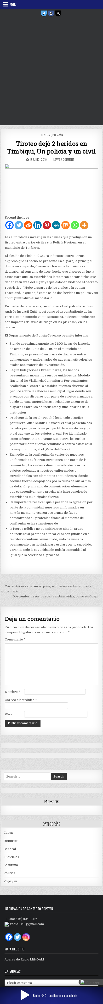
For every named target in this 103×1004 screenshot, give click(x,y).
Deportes (11, 841)
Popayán (57, 135)
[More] (84, 225)
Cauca (8, 832)
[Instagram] (26, 937)
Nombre (12, 692)
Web (8, 714)
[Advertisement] (51, 71)
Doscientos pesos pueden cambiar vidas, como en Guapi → (57, 596)
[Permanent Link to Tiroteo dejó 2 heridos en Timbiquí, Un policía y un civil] (51, 188)
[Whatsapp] (75, 225)
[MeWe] (56, 225)
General (46, 135)
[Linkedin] (37, 225)
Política (9, 873)
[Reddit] (28, 225)
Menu (13, 4)
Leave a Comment (63, 159)
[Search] (58, 13)
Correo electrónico (21, 700)
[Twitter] (44, 13)
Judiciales (11, 857)
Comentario (15, 639)
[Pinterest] (47, 225)
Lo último (11, 865)
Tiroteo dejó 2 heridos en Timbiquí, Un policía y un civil (51, 147)
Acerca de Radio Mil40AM (24, 959)
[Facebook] (51, 13)
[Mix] (65, 225)
